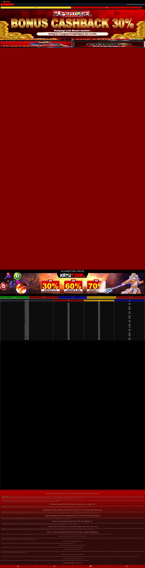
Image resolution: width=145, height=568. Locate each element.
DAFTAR (35, 7)
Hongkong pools (59, 500)
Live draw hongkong (5, 496)
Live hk (20, 517)
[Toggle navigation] (1, 1)
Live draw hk (3, 506)
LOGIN (107, 7)
